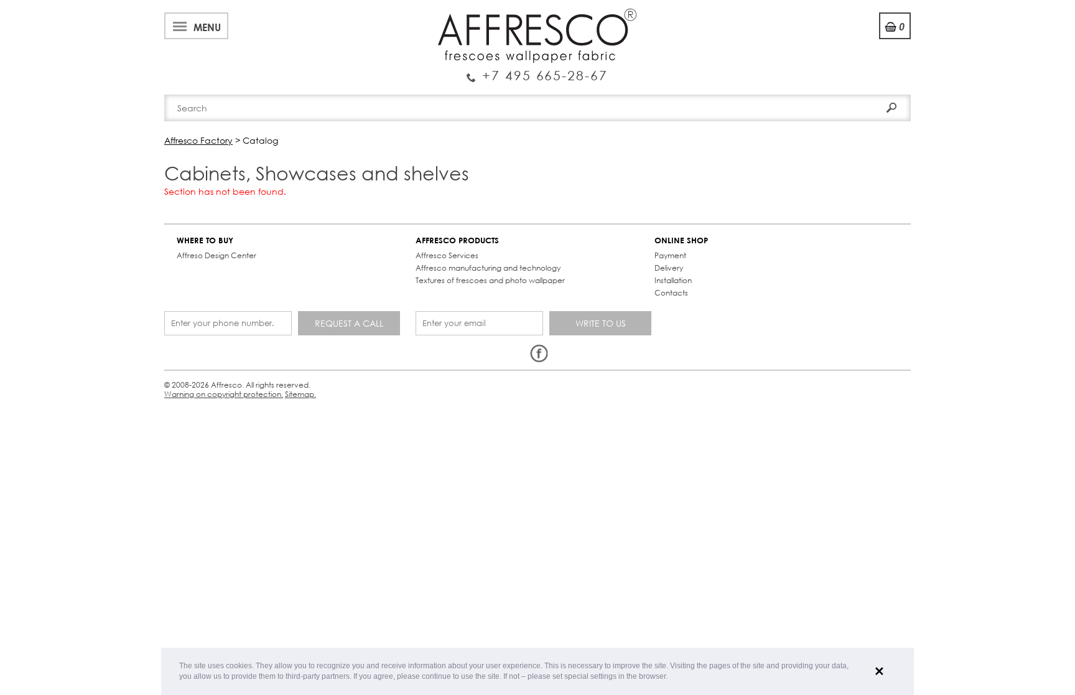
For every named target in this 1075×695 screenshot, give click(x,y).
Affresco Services (447, 255)
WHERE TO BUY (205, 240)
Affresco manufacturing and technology (488, 268)
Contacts (671, 292)
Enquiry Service (537, 70)
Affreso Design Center (216, 255)
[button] (670, 677)
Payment (670, 255)
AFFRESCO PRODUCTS (457, 240)
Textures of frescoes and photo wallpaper (490, 280)
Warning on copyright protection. (223, 394)
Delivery (668, 268)
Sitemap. (300, 394)
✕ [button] (879, 671)
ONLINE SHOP (681, 240)
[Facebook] (538, 354)
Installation (673, 280)
